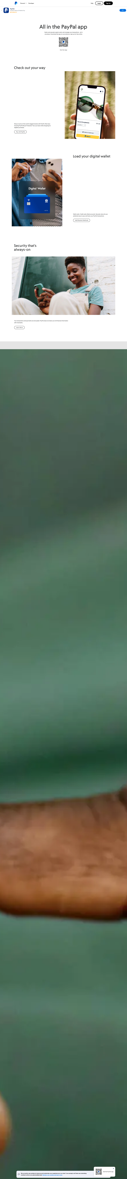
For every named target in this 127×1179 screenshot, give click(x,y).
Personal (22, 3)
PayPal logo (16, 3)
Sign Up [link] (108, 3)
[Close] (113, 1168)
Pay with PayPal (20, 132)
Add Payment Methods (81, 220)
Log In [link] (99, 3)
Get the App (63, 50)
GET (123, 10)
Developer (31, 3)
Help (92, 3)
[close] (1, 10)
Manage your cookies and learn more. (52, 1175)
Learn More (19, 327)
